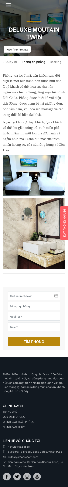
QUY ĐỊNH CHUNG (14, 416)
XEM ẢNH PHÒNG (17, 49)
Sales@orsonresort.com (22, 457)
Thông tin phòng (34, 61)
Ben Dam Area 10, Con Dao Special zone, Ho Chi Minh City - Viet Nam (33, 464)
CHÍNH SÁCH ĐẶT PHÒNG (18, 422)
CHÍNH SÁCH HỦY (14, 427)
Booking (55, 61)
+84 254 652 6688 (18, 446)
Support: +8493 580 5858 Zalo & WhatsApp (34, 451)
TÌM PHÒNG (34, 341)
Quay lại (11, 61)
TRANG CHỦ (10, 411)
